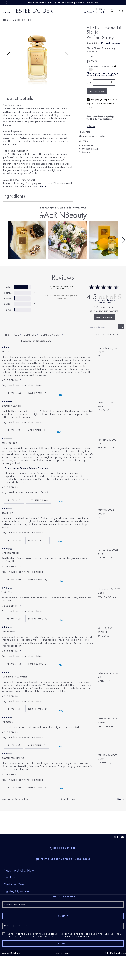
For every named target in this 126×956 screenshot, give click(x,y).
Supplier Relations (10, 952)
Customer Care (14, 884)
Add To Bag (96, 91)
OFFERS (119, 837)
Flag (61, 394)
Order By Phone (64, 848)
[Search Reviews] (121, 326)
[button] (90, 69)
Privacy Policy (63, 952)
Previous (6, 2)
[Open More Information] (115, 66)
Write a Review (104, 317)
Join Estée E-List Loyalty (94, 12)
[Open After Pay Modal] (100, 100)
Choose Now (91, 2)
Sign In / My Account (17, 891)
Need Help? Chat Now (19, 870)
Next (117, 2)
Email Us (9, 877)
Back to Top (68, 798)
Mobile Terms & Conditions (42, 934)
